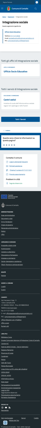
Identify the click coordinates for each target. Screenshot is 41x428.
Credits (36, 418)
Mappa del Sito (14, 420)
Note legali (4, 382)
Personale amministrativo (9, 228)
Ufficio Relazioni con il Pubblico (11, 320)
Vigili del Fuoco (6, 362)
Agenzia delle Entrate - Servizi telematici (14, 347)
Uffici (2, 234)
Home (4, 17)
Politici (3, 231)
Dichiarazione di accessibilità (10, 385)
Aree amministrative (8, 215)
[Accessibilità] (5, 422)
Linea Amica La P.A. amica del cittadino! (14, 369)
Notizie (3, 275)
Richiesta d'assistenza (8, 397)
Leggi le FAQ (5, 390)
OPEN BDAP (5, 372)
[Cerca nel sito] (35, 8)
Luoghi (3, 286)
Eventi (3, 289)
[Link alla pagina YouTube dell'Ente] (6, 407)
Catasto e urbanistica (8, 252)
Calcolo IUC (5, 343)
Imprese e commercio (8, 258)
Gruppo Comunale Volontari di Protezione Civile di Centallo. (20, 340)
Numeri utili (5, 326)
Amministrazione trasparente (10, 388)
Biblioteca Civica (6, 337)
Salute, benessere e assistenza (11, 261)
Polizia (3, 359)
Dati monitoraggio (7, 418)
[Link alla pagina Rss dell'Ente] (9, 407)
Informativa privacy (7, 378)
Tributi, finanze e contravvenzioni (12, 264)
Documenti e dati (6, 218)
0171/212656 (15, 36)
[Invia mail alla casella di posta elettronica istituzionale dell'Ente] (19, 313)
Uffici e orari (5, 323)
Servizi (23, 418)
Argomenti (11, 17)
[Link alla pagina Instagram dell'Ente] (2, 407)
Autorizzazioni (5, 248)
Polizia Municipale (7, 366)
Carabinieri (4, 356)
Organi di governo (7, 225)
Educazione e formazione (11, 96)
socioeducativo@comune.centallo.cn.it (21, 38)
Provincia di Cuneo (7, 353)
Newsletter (5, 410)
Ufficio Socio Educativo (12, 32)
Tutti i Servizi (20, 119)
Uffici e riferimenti (9, 67)
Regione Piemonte (7, 2)
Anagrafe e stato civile (8, 245)
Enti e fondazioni (6, 221)
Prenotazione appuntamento (10, 395)
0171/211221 (12, 308)
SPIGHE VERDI (6, 375)
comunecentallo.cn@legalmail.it (18, 40)
